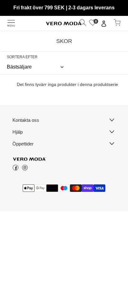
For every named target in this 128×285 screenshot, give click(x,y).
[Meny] (11, 23)
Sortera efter (22, 57)
